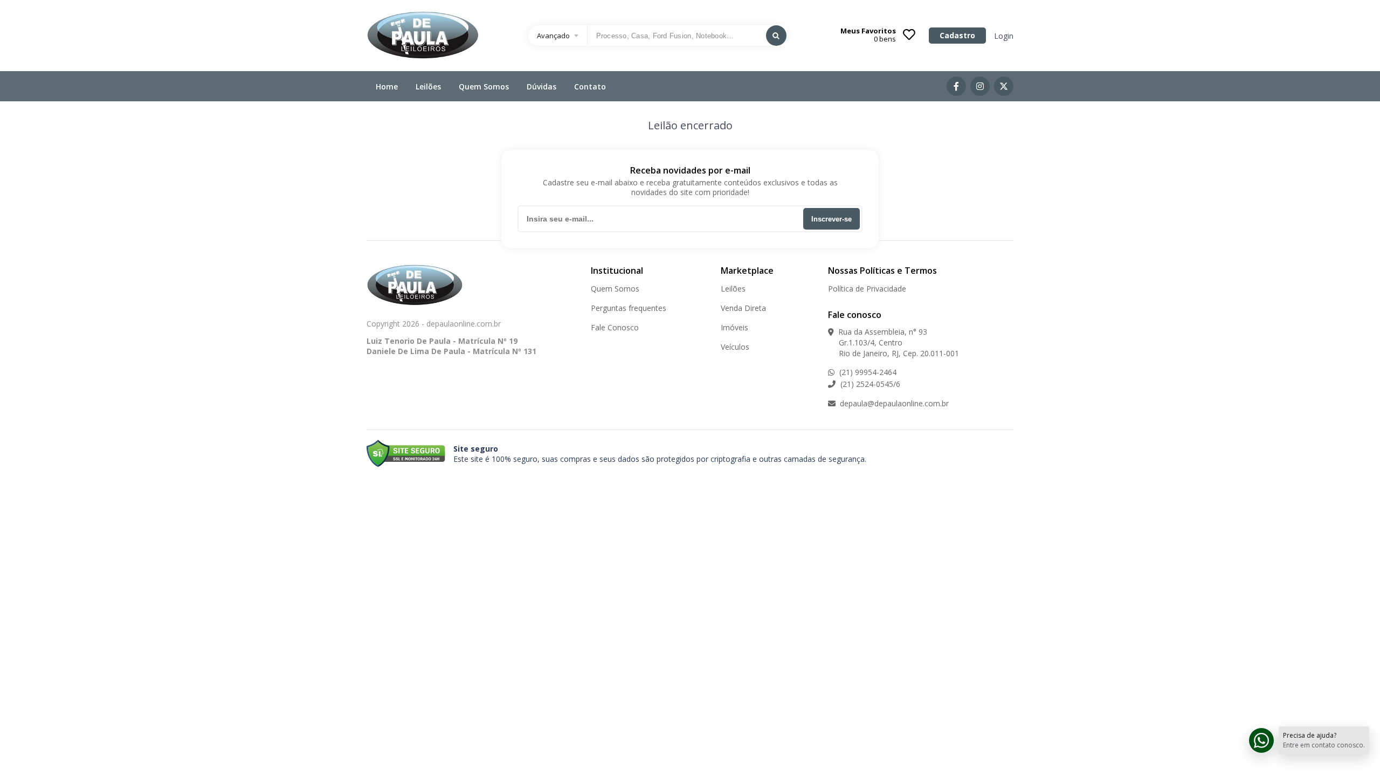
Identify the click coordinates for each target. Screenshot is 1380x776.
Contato (590, 86)
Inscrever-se (831, 219)
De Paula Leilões (423, 36)
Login (1003, 36)
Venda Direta (743, 308)
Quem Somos (484, 86)
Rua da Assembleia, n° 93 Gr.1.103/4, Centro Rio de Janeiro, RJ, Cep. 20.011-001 (893, 342)
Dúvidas (541, 86)
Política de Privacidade (867, 288)
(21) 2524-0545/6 (869, 384)
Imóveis (734, 327)
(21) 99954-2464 (866, 372)
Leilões (428, 86)
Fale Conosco (615, 327)
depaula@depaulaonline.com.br (893, 403)
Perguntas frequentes (628, 308)
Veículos (735, 347)
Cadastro (957, 35)
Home (387, 86)
